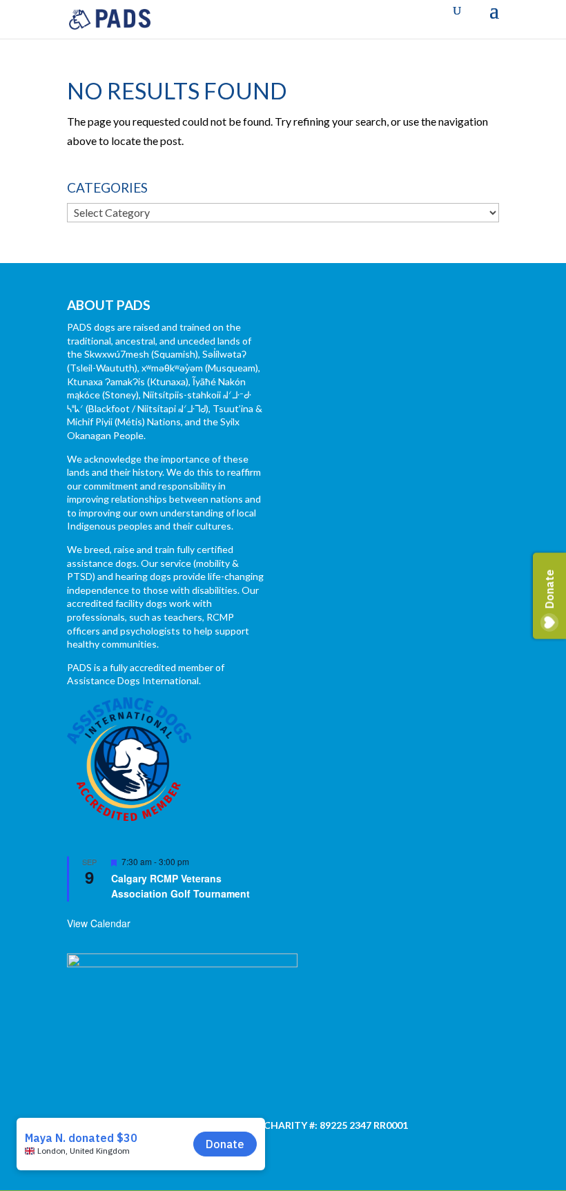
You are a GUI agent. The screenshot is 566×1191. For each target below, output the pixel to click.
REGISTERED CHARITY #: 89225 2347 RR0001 (305, 1125)
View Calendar (98, 923)
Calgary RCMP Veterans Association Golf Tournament (180, 886)
